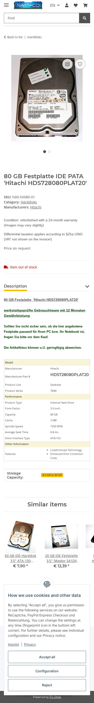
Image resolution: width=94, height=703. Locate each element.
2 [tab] (49, 151)
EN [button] (52, 5)
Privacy (30, 644)
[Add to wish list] (80, 64)
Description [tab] (15, 286)
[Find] (84, 18)
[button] (66, 5)
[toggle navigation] (6, 3)
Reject (47, 685)
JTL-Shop (55, 697)
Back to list (15, 37)
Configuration (47, 671)
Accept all (47, 657)
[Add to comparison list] (67, 64)
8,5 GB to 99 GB (52, 475)
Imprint (13, 644)
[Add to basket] (8, 52)
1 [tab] (44, 151)
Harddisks (29, 202)
